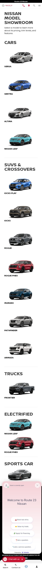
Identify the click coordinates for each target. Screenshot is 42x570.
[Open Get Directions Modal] (28, 5)
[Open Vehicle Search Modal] (34, 5)
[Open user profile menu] (36, 566)
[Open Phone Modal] (23, 5)
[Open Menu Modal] (39, 5)
